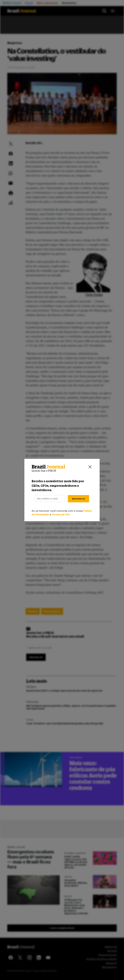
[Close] (90, 467)
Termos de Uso (61, 514)
